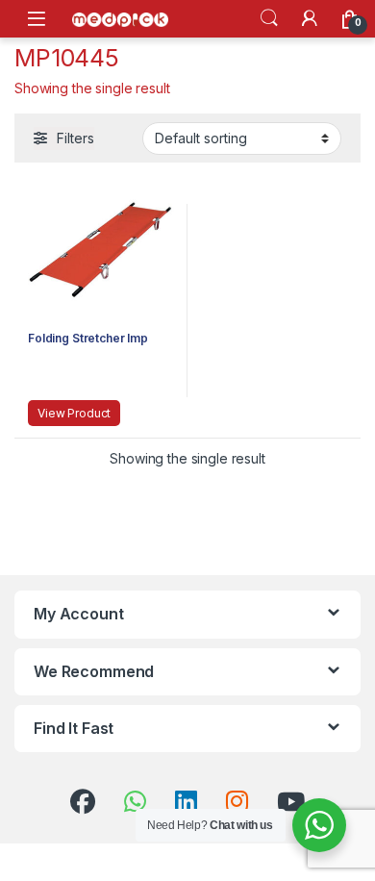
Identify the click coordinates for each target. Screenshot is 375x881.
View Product (74, 413)
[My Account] (309, 18)
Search (269, 18)
